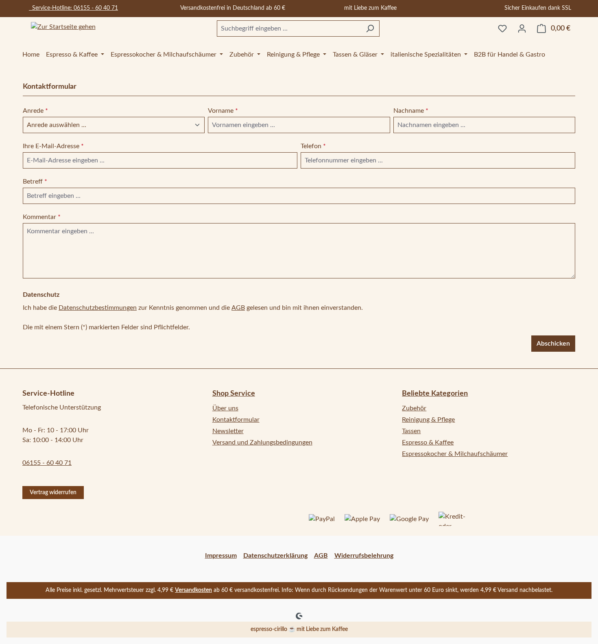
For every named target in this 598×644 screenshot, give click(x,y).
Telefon (313, 146)
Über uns (225, 408)
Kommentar (42, 217)
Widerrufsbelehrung (363, 555)
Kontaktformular (236, 419)
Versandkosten (193, 590)
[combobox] (289, 28)
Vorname (223, 110)
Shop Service (233, 393)
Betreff (35, 181)
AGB (238, 307)
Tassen (411, 431)
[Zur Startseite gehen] (63, 27)
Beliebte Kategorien (435, 393)
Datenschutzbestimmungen (98, 307)
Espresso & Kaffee (428, 442)
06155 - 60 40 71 (47, 463)
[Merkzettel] (502, 28)
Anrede (35, 110)
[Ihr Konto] (522, 28)
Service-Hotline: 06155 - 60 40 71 (73, 8)
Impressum (221, 555)
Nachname (410, 110)
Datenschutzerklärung (275, 555)
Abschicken (553, 343)
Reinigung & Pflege (428, 419)
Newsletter (228, 431)
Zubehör (414, 408)
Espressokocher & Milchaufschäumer (455, 454)
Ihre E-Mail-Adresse (53, 146)
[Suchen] (370, 28)
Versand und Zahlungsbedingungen (262, 442)
